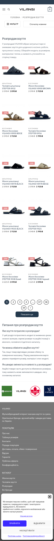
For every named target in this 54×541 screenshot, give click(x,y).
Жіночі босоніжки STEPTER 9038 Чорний (38, 277)
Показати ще (27, 314)
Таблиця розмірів (10, 437)
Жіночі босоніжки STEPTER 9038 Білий (11, 277)
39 (23, 307)
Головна (15, 17)
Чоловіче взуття (9, 482)
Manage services (26, 516)
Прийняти (14, 523)
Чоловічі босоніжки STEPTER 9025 (37, 227)
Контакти (6, 441)
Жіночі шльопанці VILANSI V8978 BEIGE (38, 182)
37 (39, 302)
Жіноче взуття (8, 478)
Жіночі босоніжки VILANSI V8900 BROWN (39, 87)
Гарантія (6, 457)
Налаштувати (27, 530)
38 (46, 302)
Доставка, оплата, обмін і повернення (19, 449)
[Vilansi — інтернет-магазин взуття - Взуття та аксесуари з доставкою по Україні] (27, 9)
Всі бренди (7, 490)
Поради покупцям (10, 445)
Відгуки (5, 453)
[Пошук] (9, 9)
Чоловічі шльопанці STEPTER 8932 (11, 87)
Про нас (6, 433)
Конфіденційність (10, 465)
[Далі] (30, 307)
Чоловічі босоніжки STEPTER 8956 (37, 132)
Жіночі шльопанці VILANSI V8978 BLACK (12, 182)
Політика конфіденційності (34, 536)
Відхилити (39, 523)
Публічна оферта (10, 461)
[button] (49, 496)
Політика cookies (14, 536)
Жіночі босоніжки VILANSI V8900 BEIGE (12, 132)
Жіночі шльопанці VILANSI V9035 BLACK (12, 227)
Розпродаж (7, 486)
